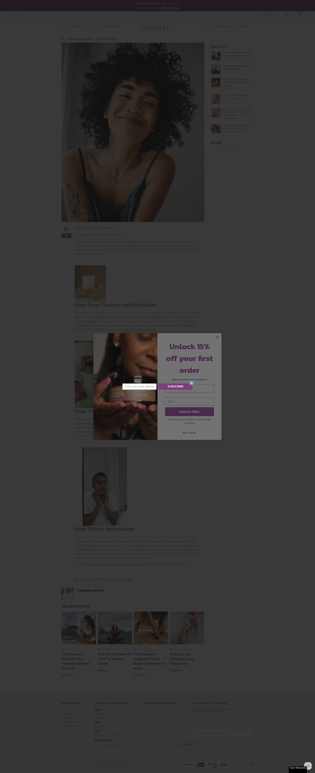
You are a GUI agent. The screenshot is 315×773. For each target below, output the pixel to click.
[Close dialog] (191, 383)
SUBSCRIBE (176, 386)
